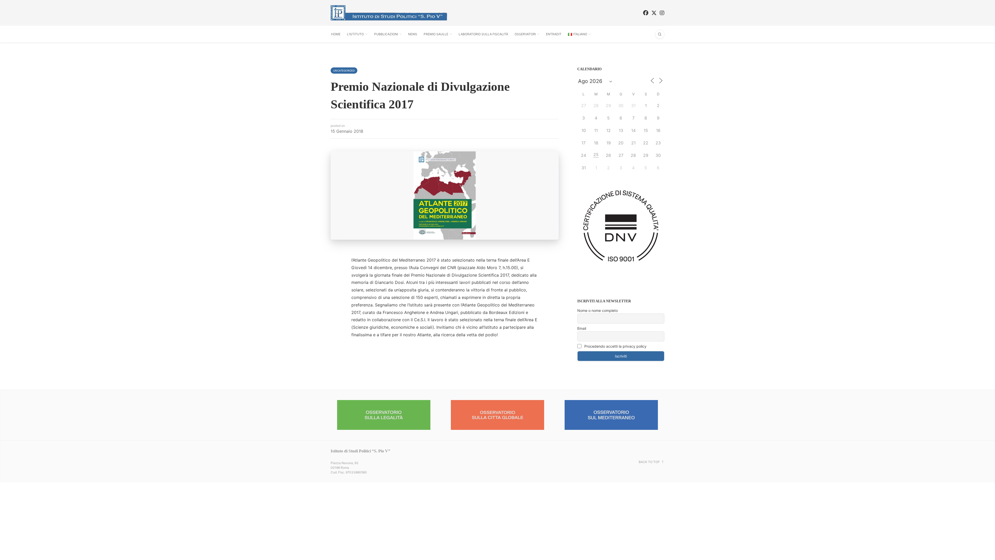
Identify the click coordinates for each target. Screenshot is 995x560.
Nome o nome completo (597, 310)
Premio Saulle (436, 34)
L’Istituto (355, 34)
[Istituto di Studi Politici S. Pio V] (389, 12)
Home (335, 34)
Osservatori (525, 34)
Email (581, 328)
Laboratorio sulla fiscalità (483, 34)
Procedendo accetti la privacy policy (614, 346)
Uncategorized (344, 70)
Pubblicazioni (386, 34)
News (412, 34)
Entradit (554, 34)
